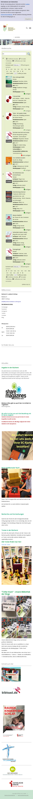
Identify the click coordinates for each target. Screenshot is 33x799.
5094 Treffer (9, 73)
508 (18, 71)
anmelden (17, 37)
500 (15, 69)
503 (25, 69)
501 (18, 69)
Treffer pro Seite (21, 73)
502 (22, 69)
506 (11, 71)
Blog (3, 317)
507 (14, 71)
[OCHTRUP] (8, 28)
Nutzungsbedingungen (23, 795)
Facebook (4, 309)
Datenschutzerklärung (6, 14)
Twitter (4, 313)
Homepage (5, 307)
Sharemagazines (6, 406)
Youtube (4, 315)
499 (11, 69)
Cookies (27, 4)
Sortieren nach (9, 65)
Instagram (4, 311)
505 (7, 71)
